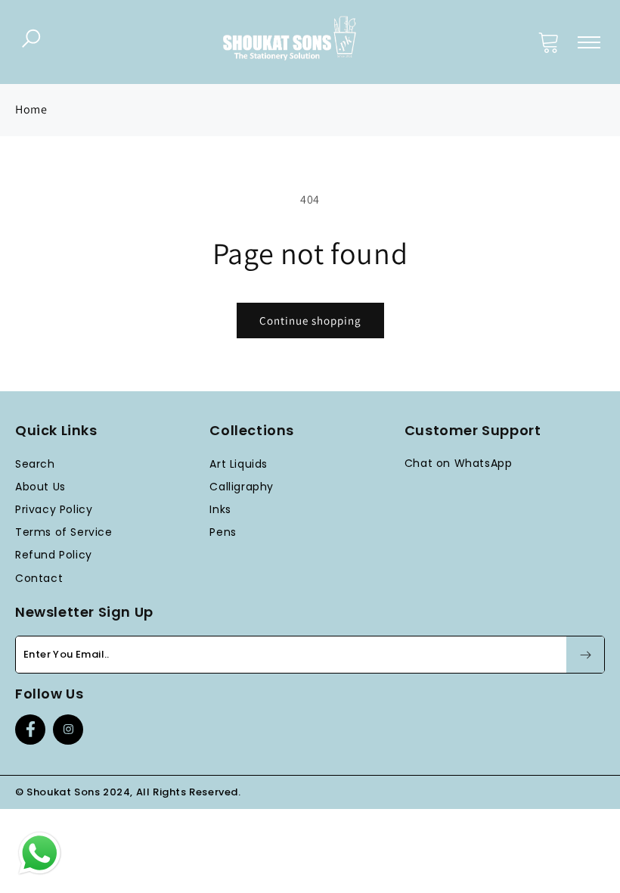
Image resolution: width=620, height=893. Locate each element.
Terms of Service (64, 532)
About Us (40, 486)
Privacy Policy (53, 509)
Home (31, 109)
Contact (39, 578)
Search (35, 463)
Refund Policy (53, 554)
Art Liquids (238, 463)
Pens (222, 532)
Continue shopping (310, 320)
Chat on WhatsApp (459, 463)
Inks (220, 509)
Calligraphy (241, 486)
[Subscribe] (585, 654)
